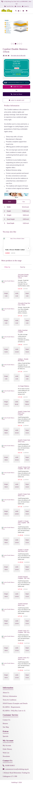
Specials (5, 736)
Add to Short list (17, 100)
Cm (23, 201)
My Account (7, 745)
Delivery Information (10, 696)
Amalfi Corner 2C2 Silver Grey (23, 658)
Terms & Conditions (9, 700)
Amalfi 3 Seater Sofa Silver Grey (24, 494)
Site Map (6, 727)
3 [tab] (15, 43)
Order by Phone (17, 94)
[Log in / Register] (19, 10)
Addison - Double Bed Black (23, 359)
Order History (7, 749)
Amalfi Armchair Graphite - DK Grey (24, 577)
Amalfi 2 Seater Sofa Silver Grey (24, 440)
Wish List (6, 753)
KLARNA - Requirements (11, 707)
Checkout (18, 6)
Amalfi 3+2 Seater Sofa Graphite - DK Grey (23, 522)
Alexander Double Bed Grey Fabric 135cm (23, 276)
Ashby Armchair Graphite (22, 331)
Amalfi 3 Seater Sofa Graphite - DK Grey (24, 468)
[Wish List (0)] (23, 10)
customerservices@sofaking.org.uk (17, 769)
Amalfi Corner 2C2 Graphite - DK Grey (24, 631)
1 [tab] (11, 43)
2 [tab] (13, 43)
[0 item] (27, 11)
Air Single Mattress (23, 386)
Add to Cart (17, 86)
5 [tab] (19, 43)
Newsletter (6, 756)
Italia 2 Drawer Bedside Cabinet (15, 249)
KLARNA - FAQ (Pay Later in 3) (14, 711)
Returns (5, 723)
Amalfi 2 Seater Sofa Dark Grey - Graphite (24, 413)
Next (28, 248)
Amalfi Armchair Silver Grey (23, 604)
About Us (6, 692)
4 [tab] (17, 43)
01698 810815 (10, 765)
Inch (9, 201)
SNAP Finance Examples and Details (15, 703)
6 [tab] (21, 43)
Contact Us (26, 6)
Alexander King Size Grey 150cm (24, 304)
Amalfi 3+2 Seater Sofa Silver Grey (23, 550)
